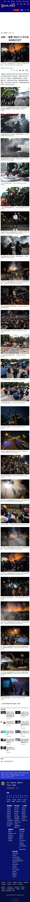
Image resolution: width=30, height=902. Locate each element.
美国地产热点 (25, 820)
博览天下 (9, 801)
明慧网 (18, 888)
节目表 (9, 785)
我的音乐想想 (22, 849)
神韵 (5, 1)
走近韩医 (10, 840)
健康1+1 (10, 831)
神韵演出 (18, 801)
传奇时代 (14, 855)
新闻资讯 (6, 32)
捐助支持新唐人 (11, 787)
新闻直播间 (17, 10)
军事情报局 (16, 818)
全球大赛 (23, 801)
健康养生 (10, 829)
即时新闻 (19, 799)
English (17, 775)
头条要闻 (9, 799)
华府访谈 (9, 818)
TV (22, 10)
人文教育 (24, 805)
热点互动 (16, 809)
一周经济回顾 (10, 820)
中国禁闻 (9, 811)
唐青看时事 (16, 820)
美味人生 (21, 838)
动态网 (22, 888)
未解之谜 (24, 807)
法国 (27, 772)
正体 (17, 1)
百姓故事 (14, 871)
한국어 (12, 777)
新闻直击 (9, 815)
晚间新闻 (9, 813)
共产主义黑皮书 (15, 869)
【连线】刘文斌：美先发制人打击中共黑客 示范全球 (25, 714)
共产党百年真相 (15, 857)
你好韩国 (21, 835)
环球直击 (9, 809)
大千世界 (21, 842)
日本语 (8, 777)
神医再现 (10, 838)
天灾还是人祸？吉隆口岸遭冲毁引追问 (25, 733)
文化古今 (24, 818)
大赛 (8, 1)
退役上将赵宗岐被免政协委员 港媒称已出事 (10, 741)
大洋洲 (19, 772)
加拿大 (11, 772)
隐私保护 (20, 882)
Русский (3, 777)
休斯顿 (23, 772)
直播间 (14, 785)
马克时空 (16, 824)
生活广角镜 (21, 831)
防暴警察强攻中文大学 (12, 107)
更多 (14, 890)
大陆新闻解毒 (17, 825)
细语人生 (16, 827)
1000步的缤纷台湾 (23, 846)
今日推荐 (24, 799)
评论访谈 (16, 805)
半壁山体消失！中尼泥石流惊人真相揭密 (10, 749)
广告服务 (9, 884)
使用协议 (26, 882)
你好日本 (21, 833)
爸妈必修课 (24, 816)
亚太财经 (9, 825)
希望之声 (3, 888)
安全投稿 (3, 884)
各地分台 (13, 1)
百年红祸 (14, 866)
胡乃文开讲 (10, 835)
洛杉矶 (15, 772)
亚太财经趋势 (10, 824)
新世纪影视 (8, 890)
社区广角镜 (9, 822)
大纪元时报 (16, 887)
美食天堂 (21, 837)
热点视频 (14, 799)
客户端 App (20, 884)
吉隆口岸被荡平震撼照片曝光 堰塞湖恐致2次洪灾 (25, 741)
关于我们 (9, 882)
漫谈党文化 (14, 873)
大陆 (10, 32)
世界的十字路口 (17, 822)
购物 (17, 787)
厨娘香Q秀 (21, 844)
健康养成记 (10, 837)
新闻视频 (9, 805)
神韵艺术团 (9, 887)
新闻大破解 (16, 816)
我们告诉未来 (15, 853)
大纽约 (7, 772)
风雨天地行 (14, 867)
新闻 (8, 793)
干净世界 (22, 887)
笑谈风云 (24, 809)
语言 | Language (25, 1)
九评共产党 (14, 862)
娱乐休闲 (21, 829)
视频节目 (20, 782)
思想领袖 (16, 815)
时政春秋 (16, 813)
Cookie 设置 (15, 899)
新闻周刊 (9, 816)
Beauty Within (22, 840)
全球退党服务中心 (11, 888)
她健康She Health (12, 833)
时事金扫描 (16, 811)
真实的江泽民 (15, 864)
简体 (20, 1)
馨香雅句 (24, 813)
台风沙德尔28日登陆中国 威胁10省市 (10, 733)
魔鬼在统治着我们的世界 (17, 860)
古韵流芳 (24, 811)
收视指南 (15, 882)
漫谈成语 (24, 815)
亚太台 (7, 775)
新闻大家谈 (16, 807)
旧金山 (2, 775)
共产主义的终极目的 (16, 859)
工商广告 (14, 876)
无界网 (2, 890)
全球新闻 (9, 807)
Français (22, 775)
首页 (2, 32)
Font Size (23, 70)
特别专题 (14, 851)
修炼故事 (14, 875)
